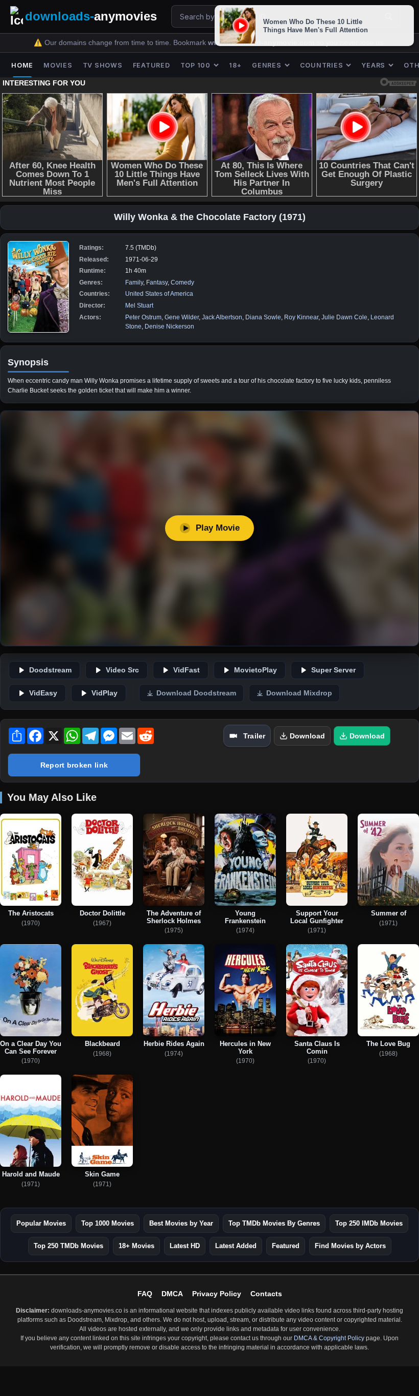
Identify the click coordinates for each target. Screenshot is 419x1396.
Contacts (266, 1294)
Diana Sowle (263, 317)
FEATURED (151, 65)
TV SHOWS (103, 65)
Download (307, 736)
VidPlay (104, 693)
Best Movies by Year (181, 1223)
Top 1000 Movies (107, 1223)
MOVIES (58, 65)
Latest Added (236, 1246)
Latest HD (185, 1246)
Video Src (122, 670)
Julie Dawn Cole (344, 317)
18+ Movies (136, 1246)
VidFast (186, 670)
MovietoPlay (255, 670)
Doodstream (50, 670)
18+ (235, 65)
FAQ (144, 1294)
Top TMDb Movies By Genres (274, 1223)
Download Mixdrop (299, 693)
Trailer (254, 736)
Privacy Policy (216, 1294)
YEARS (373, 65)
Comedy (182, 282)
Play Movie (218, 528)
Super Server (333, 670)
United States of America (159, 293)
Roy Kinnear (301, 317)
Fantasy (157, 282)
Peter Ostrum (143, 317)
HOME (22, 65)
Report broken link (74, 765)
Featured (285, 1246)
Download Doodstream (196, 693)
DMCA (172, 1294)
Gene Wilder (182, 317)
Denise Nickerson (169, 326)
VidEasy (43, 693)
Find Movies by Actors (350, 1246)
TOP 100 (195, 65)
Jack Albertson (222, 317)
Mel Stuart (139, 305)
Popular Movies (41, 1223)
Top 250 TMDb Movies (68, 1246)
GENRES (267, 65)
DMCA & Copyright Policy (329, 1338)
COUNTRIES (321, 65)
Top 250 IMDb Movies (369, 1223)
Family (134, 282)
